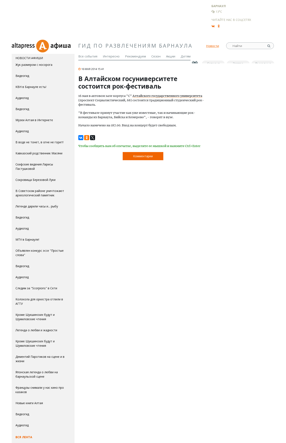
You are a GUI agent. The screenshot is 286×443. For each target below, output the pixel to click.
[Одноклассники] (86, 136)
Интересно (111, 56)
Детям (186, 56)
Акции (170, 56)
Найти (269, 45)
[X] (92, 136)
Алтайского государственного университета (167, 96)
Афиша (55, 46)
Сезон (156, 56)
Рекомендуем (135, 56)
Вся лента (23, 437)
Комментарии (143, 156)
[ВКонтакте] (80, 136)
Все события (87, 56)
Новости (212, 46)
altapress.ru (24, 46)
